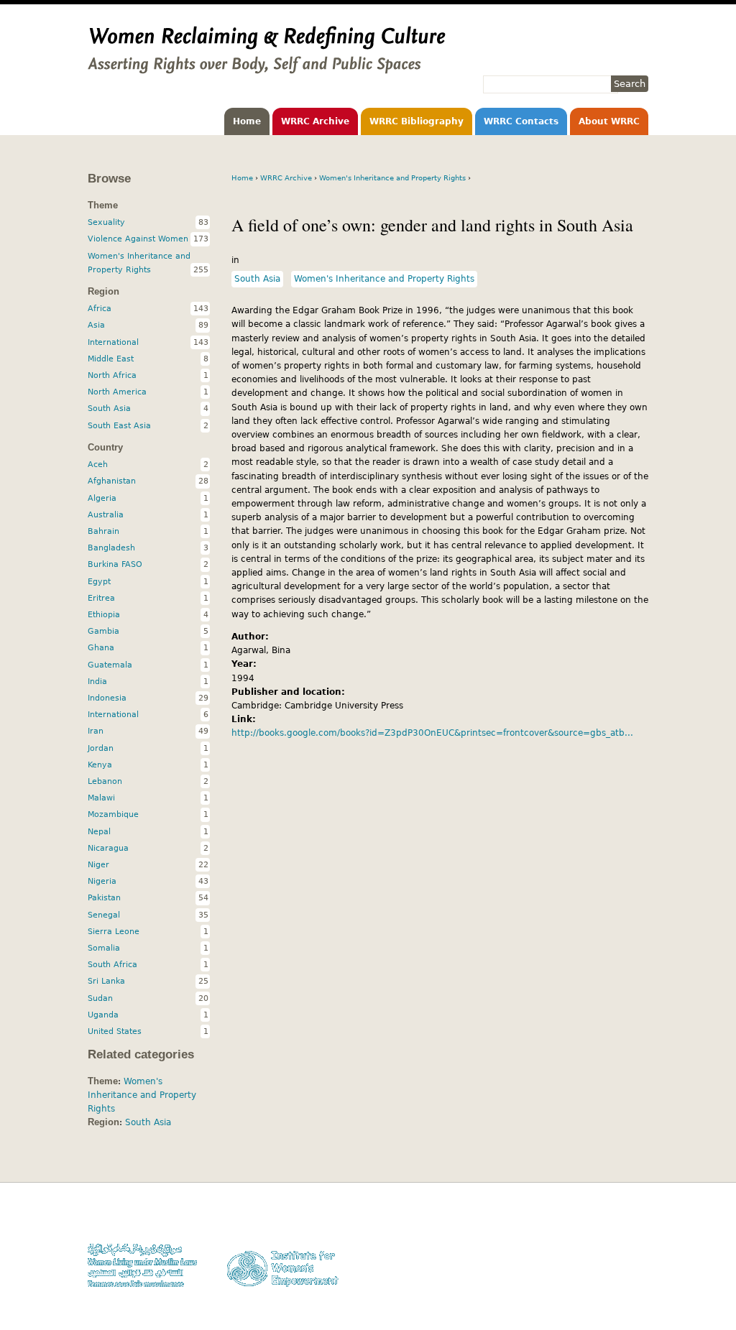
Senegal (104, 915)
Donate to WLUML (613, 1218)
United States (115, 1031)
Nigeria (102, 881)
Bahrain (103, 531)
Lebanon (105, 781)
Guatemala (110, 665)
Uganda (103, 1015)
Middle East (111, 359)
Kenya (100, 764)
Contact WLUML (617, 1260)
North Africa (112, 375)
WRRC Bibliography (416, 121)
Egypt (99, 581)
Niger (98, 864)
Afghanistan (112, 481)
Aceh (98, 464)
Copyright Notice (614, 1232)
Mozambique (113, 814)
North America (117, 392)
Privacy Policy (620, 1246)
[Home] (267, 67)
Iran (96, 731)
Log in (636, 1273)
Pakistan (104, 897)
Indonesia (107, 698)
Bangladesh (111, 547)
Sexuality (106, 222)
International (113, 342)
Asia (96, 325)
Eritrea (101, 598)
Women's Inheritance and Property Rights (392, 178)
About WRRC (609, 121)
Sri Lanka (106, 981)
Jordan (101, 748)
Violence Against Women (138, 239)
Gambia (103, 631)
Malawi (101, 798)
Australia (106, 514)
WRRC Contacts (521, 121)
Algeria (102, 498)
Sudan (100, 998)
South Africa (112, 964)
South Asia (257, 279)
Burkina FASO (115, 564)
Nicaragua (108, 848)
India (97, 681)
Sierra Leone (113, 931)
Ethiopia (104, 614)
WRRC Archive (315, 121)
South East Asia (119, 425)
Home (247, 121)
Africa (99, 308)
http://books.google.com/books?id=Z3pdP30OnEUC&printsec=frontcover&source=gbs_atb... (432, 733)
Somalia (104, 948)
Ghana (101, 647)
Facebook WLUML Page (602, 1287)
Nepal (99, 831)
